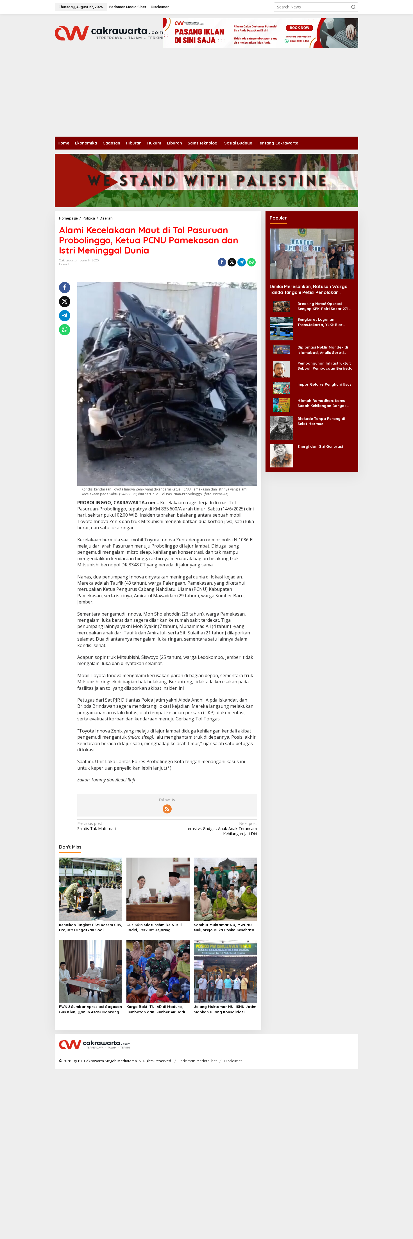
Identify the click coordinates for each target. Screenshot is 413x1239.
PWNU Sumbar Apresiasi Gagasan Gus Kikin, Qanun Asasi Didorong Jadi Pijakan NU (90, 1009)
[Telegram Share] (241, 262)
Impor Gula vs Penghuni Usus (324, 384)
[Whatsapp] (251, 262)
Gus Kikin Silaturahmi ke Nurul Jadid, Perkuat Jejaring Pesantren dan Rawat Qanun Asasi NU (154, 927)
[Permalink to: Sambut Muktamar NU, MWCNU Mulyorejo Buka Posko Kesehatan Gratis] (225, 888)
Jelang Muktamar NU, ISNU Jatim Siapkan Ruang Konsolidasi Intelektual (225, 1009)
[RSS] (167, 808)
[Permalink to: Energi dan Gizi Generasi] (281, 455)
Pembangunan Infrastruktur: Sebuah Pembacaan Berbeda (325, 365)
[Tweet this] (232, 262)
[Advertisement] (206, 94)
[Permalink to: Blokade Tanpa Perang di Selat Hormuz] (281, 427)
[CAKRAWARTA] (109, 32)
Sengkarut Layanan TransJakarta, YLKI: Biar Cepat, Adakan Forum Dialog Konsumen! (324, 322)
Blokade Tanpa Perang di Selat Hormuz (321, 421)
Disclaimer (233, 1061)
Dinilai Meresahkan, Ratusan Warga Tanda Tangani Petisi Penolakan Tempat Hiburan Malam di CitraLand (309, 289)
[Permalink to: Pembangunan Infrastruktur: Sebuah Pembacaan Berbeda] (281, 368)
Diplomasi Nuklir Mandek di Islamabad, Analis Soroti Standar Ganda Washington (324, 350)
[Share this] (222, 262)
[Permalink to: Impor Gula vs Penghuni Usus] (281, 387)
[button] (353, 7)
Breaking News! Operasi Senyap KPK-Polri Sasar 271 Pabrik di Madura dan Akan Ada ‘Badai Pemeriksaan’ (323, 306)
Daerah (64, 264)
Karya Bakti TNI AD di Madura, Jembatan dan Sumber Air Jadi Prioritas (155, 1009)
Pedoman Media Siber (197, 1061)
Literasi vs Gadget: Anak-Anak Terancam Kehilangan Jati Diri (220, 828)
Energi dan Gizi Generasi (320, 446)
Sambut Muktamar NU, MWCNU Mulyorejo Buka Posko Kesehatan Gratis (225, 927)
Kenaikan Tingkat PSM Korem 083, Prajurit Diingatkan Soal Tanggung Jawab (90, 927)
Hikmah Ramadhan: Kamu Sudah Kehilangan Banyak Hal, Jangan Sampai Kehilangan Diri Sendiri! (322, 403)
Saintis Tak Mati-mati (96, 826)
